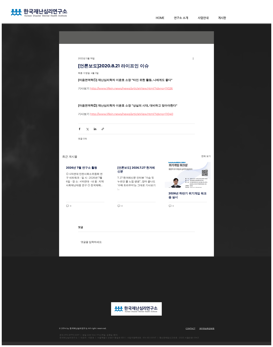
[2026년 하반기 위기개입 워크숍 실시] (188, 175)
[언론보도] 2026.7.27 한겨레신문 (136, 169)
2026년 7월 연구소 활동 (81, 167)
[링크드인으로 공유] (95, 128)
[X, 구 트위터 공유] (87, 128)
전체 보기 (206, 156)
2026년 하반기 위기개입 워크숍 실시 (187, 195)
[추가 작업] (193, 58)
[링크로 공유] (102, 128)
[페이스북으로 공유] (79, 128)
